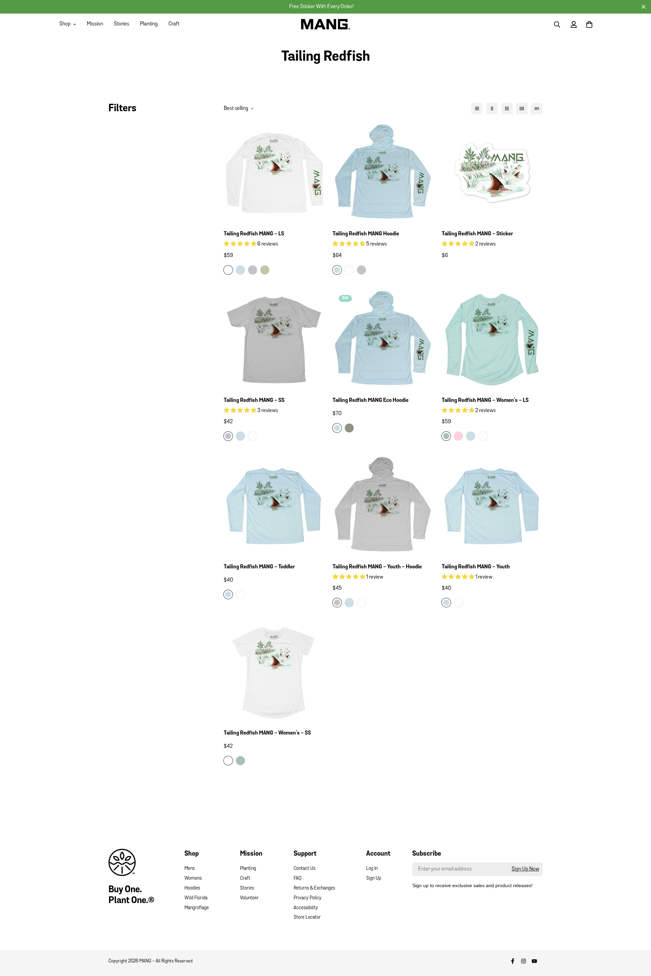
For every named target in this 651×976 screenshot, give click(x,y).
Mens (189, 868)
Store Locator (307, 917)
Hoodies (192, 888)
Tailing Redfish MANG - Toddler (259, 567)
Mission (95, 24)
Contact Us (304, 868)
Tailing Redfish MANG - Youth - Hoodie (377, 567)
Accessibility (306, 908)
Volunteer (249, 898)
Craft (174, 24)
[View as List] (477, 108)
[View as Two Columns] (492, 108)
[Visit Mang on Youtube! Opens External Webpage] (534, 961)
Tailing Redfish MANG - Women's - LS (485, 400)
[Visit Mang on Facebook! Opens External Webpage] (512, 961)
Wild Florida (196, 898)
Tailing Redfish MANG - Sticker (477, 234)
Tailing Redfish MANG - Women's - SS (267, 733)
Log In (372, 868)
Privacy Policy (307, 898)
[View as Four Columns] (522, 108)
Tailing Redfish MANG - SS (254, 400)
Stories (121, 24)
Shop (65, 24)
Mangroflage (196, 908)
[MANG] (325, 24)
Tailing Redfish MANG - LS (254, 234)
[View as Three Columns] (507, 108)
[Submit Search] (557, 24)
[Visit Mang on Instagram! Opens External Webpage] (523, 961)
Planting (149, 24)
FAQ (297, 878)
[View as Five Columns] (536, 108)
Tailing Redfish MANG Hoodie (366, 234)
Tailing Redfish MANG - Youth (476, 567)
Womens (193, 878)
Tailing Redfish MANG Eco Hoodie (371, 400)
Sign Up (373, 878)
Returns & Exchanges (314, 888)
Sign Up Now (525, 869)
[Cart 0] (589, 24)
